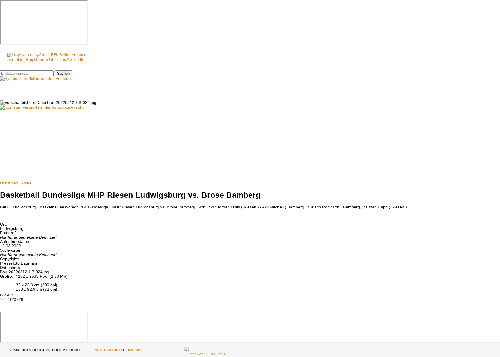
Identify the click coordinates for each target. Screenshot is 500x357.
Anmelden (16, 59)
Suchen (63, 73)
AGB (71, 59)
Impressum (133, 349)
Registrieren (37, 59)
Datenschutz (113, 349)
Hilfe (80, 59)
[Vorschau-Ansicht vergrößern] (42, 107)
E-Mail (25, 183)
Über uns (57, 59)
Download (9, 183)
